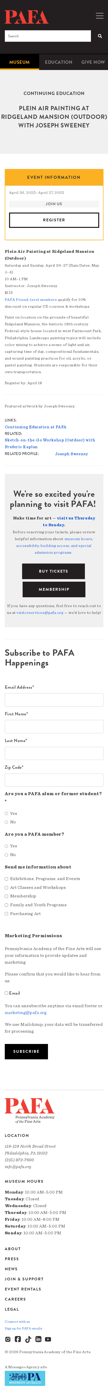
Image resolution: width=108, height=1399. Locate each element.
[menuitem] (19, 62)
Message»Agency (24, 1367)
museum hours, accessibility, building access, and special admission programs (54, 545)
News (11, 1269)
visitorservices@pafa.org (40, 613)
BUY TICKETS (53, 571)
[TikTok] (28, 1339)
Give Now (93, 62)
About (13, 1249)
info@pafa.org (18, 1167)
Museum (19, 62)
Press (12, 1259)
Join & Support (24, 1279)
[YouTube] (48, 1339)
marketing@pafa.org (26, 1012)
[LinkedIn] (38, 1339)
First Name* (16, 713)
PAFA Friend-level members (31, 300)
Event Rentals (23, 1289)
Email (14, 993)
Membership (54, 589)
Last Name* (16, 740)
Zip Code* (14, 767)
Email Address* (19, 687)
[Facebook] (18, 1339)
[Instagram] (8, 1339)
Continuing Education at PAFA (36, 427)
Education (58, 62)
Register (54, 220)
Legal (12, 1309)
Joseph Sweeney (71, 454)
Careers (15, 1299)
